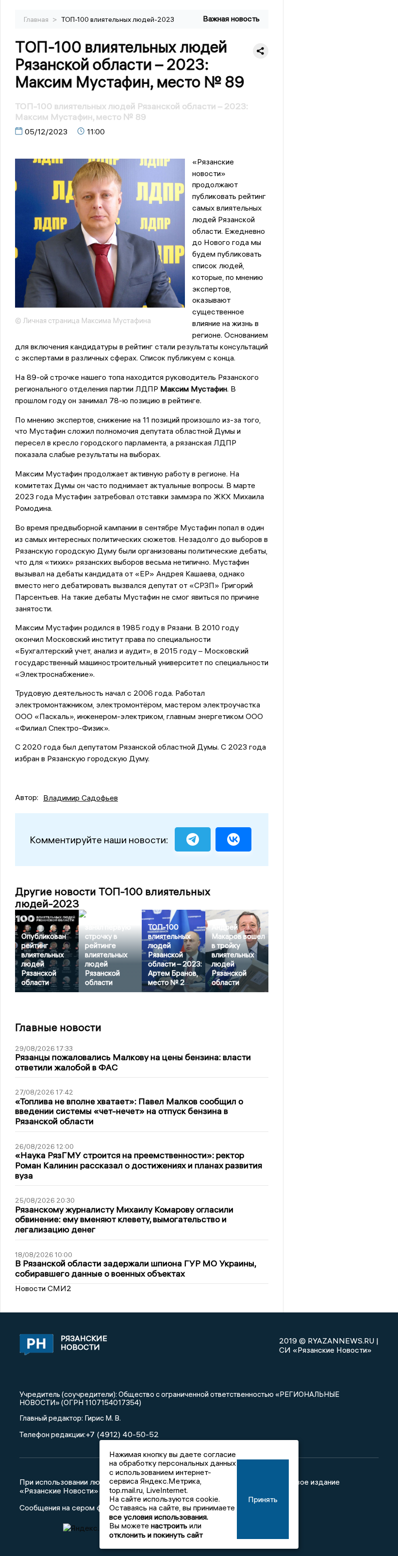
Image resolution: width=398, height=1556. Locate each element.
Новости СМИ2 (43, 1288)
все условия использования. (158, 1517)
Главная (37, 19)
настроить (169, 1525)
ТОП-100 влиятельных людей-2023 (117, 19)
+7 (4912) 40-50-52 (122, 1434)
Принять (263, 1499)
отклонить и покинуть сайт (156, 1535)
